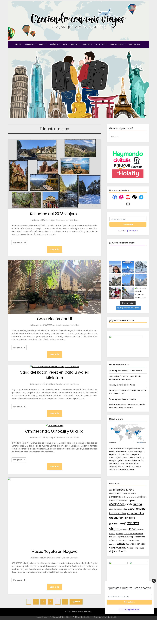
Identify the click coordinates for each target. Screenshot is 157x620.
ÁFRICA (42, 44)
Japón (140, 460)
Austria (133, 451)
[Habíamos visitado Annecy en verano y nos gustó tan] (141, 293)
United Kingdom (125, 466)
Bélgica (140, 451)
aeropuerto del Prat (129, 494)
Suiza (136, 463)
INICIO (18, 44)
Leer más (54, 249)
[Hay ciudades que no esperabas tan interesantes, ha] (115, 280)
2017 (128, 489)
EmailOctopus (133, 230)
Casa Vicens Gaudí (54, 318)
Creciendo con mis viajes (67, 220)
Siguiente (76, 601)
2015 (119, 490)
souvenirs (112, 544)
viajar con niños (118, 547)
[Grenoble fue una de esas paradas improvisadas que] (128, 293)
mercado (119, 534)
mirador (128, 533)
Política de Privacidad (60, 617)
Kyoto (142, 529)
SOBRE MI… (30, 44)
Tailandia (113, 466)
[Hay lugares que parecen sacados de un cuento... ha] (115, 293)
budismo (142, 496)
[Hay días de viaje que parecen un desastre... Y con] (128, 280)
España (129, 463)
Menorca (112, 534)
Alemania (134, 457)
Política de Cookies (82, 617)
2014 (115, 490)
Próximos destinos (117, 540)
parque (122, 536)
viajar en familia (117, 551)
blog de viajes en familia (129, 497)
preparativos (138, 536)
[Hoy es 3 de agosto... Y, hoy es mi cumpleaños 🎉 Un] (115, 267)
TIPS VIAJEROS (117, 44)
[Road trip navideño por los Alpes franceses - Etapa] (141, 280)
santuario (135, 540)
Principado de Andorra (119, 451)
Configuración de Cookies (105, 617)
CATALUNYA (100, 44)
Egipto (119, 457)
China (122, 500)
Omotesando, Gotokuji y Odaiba (54, 431)
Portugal (121, 463)
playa (129, 537)
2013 (110, 490)
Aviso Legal (42, 617)
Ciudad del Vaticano (125, 469)
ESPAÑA (86, 44)
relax (128, 540)
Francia (126, 457)
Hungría (118, 460)
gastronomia (116, 523)
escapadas (116, 504)
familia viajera (127, 518)
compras (130, 500)
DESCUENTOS (134, 44)
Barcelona (114, 496)
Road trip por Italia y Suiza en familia (125, 370)
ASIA (65, 44)
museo (116, 537)
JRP (138, 529)
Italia (134, 460)
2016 (123, 490)
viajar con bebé (138, 544)
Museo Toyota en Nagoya (54, 551)
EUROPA (75, 44)
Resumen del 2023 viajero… (54, 213)
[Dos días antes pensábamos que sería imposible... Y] (128, 267)
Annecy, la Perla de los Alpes (122, 385)
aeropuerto (115, 493)
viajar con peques (136, 548)
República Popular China (120, 454)
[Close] (154, 581)
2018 (132, 490)
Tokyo (128, 544)
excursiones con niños (118, 509)
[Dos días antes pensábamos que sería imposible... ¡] (141, 267)
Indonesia (127, 460)
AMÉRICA (54, 44)
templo (121, 543)
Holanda (113, 463)
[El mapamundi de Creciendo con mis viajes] (128, 442)
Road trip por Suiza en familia (122, 399)
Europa (137, 504)
